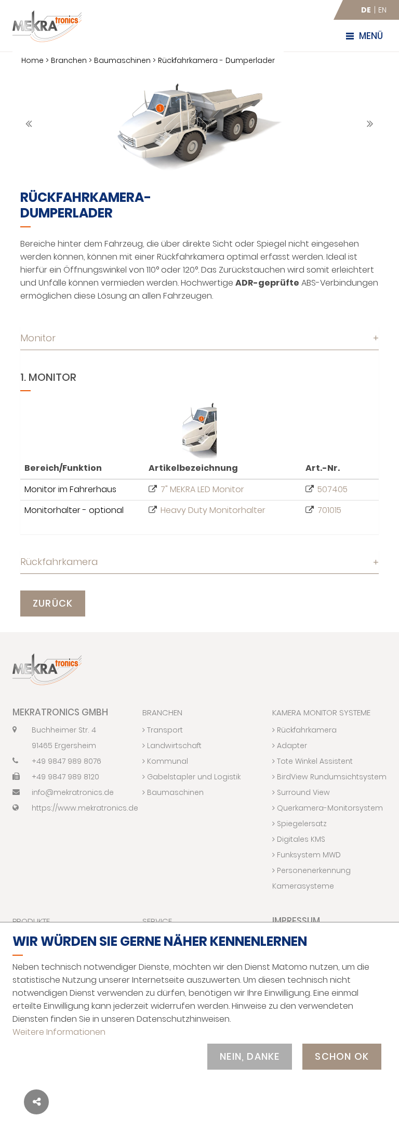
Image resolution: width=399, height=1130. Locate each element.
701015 (329, 510)
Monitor (199, 337)
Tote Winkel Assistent (314, 761)
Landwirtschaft (173, 745)
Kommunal (166, 761)
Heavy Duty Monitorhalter (213, 510)
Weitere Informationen (58, 1032)
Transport (164, 730)
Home (32, 60)
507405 (332, 489)
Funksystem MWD (308, 855)
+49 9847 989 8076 (66, 761)
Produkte (31, 921)
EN (382, 10)
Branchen (69, 60)
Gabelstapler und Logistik (193, 777)
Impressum (296, 921)
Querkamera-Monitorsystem (329, 808)
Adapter (291, 745)
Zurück (53, 603)
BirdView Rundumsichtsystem (331, 777)
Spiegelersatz (301, 823)
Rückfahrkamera (199, 561)
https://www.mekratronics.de (79, 808)
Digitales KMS (300, 839)
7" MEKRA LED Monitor (202, 489)
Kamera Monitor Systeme (321, 712)
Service (157, 921)
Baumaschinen (122, 60)
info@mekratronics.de (73, 792)
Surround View (302, 792)
